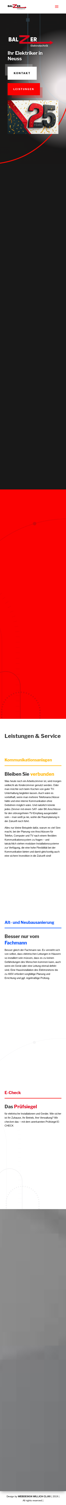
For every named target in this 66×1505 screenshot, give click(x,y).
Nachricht (12, 1427)
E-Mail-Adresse (15, 1411)
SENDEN (47, 1471)
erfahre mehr (23, 308)
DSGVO (34, 1462)
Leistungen (23, 89)
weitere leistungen (44, 1191)
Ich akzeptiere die (25, 1462)
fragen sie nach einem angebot (44, 478)
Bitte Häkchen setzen (18, 1453)
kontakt (22, 73)
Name (10, 1395)
